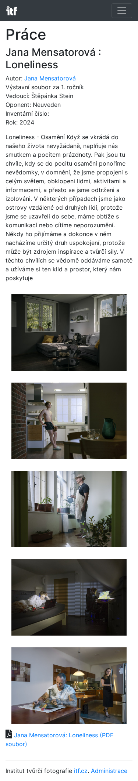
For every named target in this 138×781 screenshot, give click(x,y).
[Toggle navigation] (122, 10)
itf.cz (81, 770)
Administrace (109, 770)
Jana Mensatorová (50, 78)
